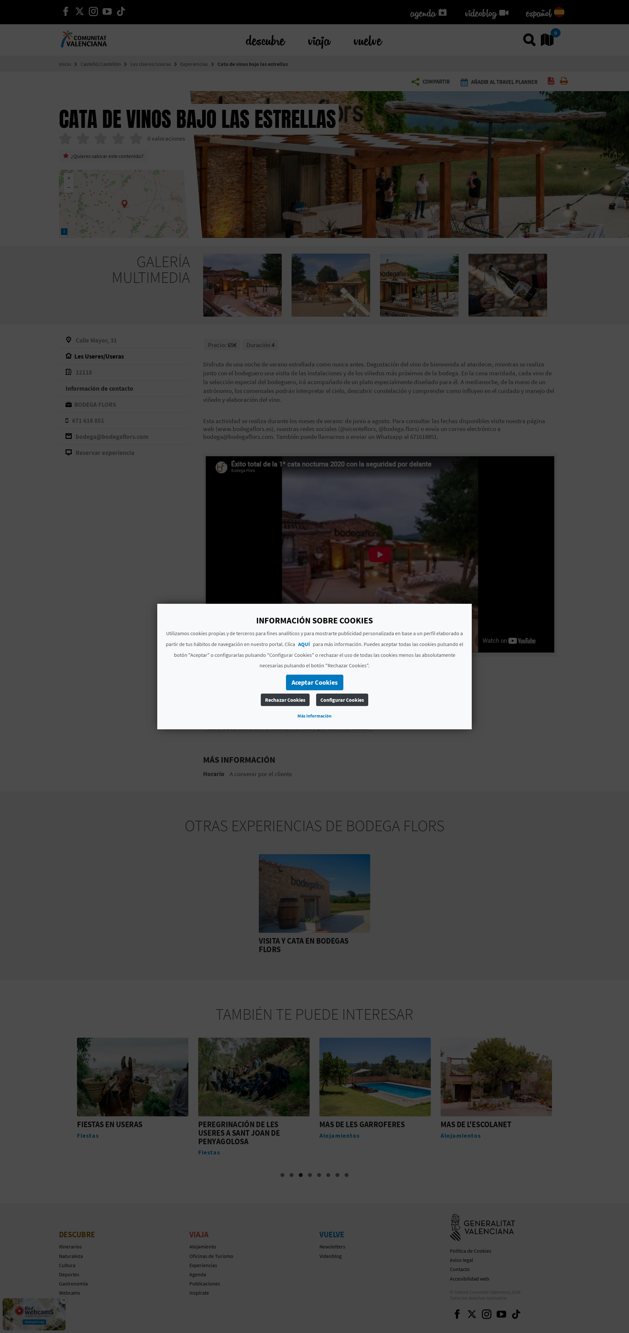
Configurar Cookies (342, 699)
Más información (314, 716)
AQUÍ (304, 644)
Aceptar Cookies (315, 682)
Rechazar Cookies (285, 699)
